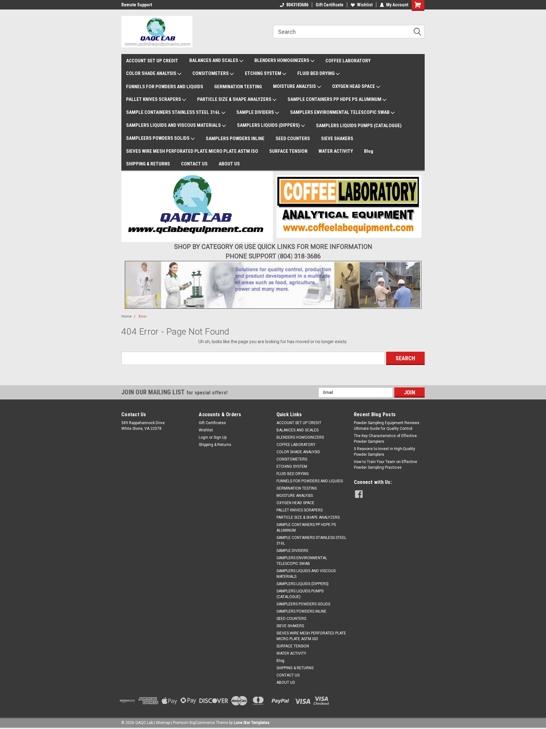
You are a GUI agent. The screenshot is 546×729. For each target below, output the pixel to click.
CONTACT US (194, 164)
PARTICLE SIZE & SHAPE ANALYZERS (234, 99)
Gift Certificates (212, 423)
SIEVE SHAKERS (337, 138)
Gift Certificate (329, 4)
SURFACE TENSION (288, 151)
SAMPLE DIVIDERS (255, 112)
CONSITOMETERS (211, 73)
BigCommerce (202, 722)
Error (143, 316)
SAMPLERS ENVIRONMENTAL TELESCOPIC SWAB (340, 112)
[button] (197, 206)
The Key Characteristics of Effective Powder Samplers (385, 439)
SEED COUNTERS (293, 138)
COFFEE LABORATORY (348, 61)
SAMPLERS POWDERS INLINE (235, 138)
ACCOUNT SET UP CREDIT (152, 61)
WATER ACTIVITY (335, 151)
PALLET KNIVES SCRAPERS (154, 99)
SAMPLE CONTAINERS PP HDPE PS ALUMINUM (335, 99)
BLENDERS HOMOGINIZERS (282, 60)
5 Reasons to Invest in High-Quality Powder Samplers (384, 452)
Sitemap (163, 722)
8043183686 (297, 4)
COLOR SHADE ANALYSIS (151, 73)
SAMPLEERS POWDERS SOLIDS (158, 138)
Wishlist (365, 4)
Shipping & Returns (215, 444)
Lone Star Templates (252, 722)
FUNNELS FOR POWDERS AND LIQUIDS (164, 87)
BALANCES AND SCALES (214, 60)
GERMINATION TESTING (238, 87)
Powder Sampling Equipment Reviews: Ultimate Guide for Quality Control (387, 426)
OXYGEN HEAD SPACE (354, 86)
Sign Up (220, 437)
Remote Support (136, 4)
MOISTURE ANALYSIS (295, 86)
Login (203, 437)
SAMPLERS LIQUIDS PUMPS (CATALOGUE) (359, 125)
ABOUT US (229, 164)
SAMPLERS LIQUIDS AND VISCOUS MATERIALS (174, 125)
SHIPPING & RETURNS (148, 164)
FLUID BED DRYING (316, 73)
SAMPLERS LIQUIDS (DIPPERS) (269, 125)
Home (126, 316)
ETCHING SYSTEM (263, 73)
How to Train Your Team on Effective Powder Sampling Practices (385, 465)
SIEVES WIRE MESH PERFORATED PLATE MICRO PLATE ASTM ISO (192, 151)
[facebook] (359, 494)
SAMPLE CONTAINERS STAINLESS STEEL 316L (173, 112)
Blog (368, 151)
